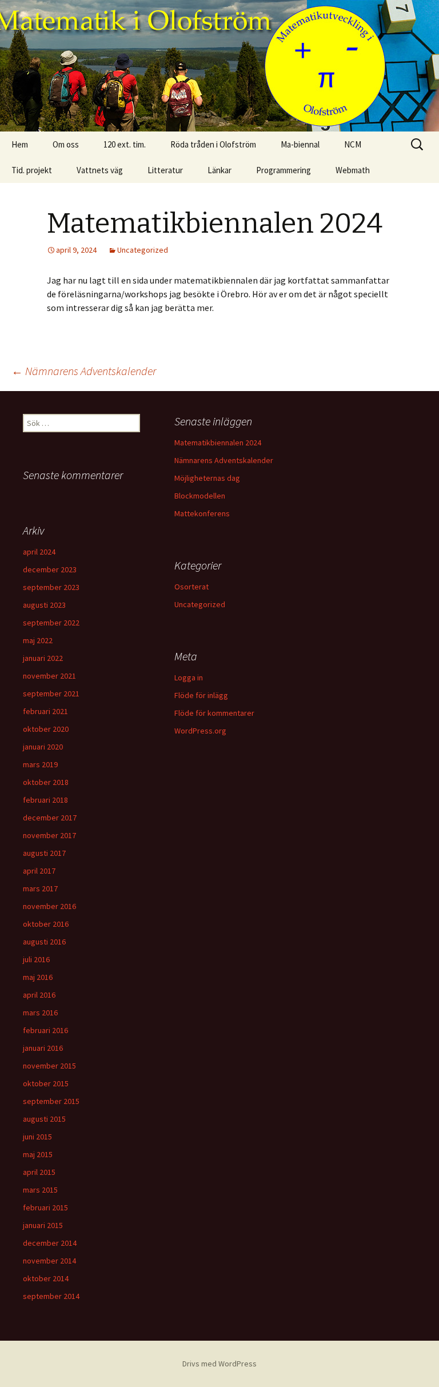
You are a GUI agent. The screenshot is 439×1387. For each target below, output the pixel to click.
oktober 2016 (46, 924)
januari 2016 (43, 1048)
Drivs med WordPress (219, 1363)
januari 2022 (43, 658)
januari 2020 (43, 747)
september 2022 (51, 622)
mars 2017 (40, 888)
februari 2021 (45, 711)
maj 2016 (38, 977)
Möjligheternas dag (207, 478)
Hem (19, 144)
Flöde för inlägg (201, 695)
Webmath (353, 170)
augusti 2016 (44, 941)
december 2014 (50, 1243)
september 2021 (51, 693)
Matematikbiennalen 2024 (217, 442)
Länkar (219, 170)
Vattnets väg (100, 170)
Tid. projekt (31, 170)
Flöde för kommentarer (214, 713)
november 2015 (49, 1066)
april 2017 (39, 871)
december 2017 (50, 817)
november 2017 (49, 835)
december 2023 (50, 569)
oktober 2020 (46, 729)
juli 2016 (36, 959)
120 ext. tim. (124, 144)
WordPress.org (200, 731)
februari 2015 (45, 1207)
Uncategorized (142, 250)
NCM (352, 144)
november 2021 (49, 676)
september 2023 (51, 587)
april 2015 (39, 1172)
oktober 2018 (46, 782)
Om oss (66, 144)
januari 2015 (43, 1225)
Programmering (283, 170)
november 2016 (49, 906)
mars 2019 (40, 764)
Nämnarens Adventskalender (83, 371)
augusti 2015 (44, 1119)
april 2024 (39, 552)
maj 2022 (38, 640)
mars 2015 (40, 1190)
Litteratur (165, 170)
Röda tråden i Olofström (213, 144)
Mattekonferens (202, 513)
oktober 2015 (46, 1083)
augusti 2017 (44, 853)
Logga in (188, 677)
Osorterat (191, 586)
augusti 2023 (44, 605)
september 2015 (51, 1101)
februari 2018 (45, 800)
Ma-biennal (300, 144)
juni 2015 (37, 1136)
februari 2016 (45, 1030)
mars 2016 (40, 1012)
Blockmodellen (199, 496)
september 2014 (51, 1296)
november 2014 (49, 1261)
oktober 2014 (46, 1278)
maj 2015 (38, 1154)
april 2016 (39, 995)
